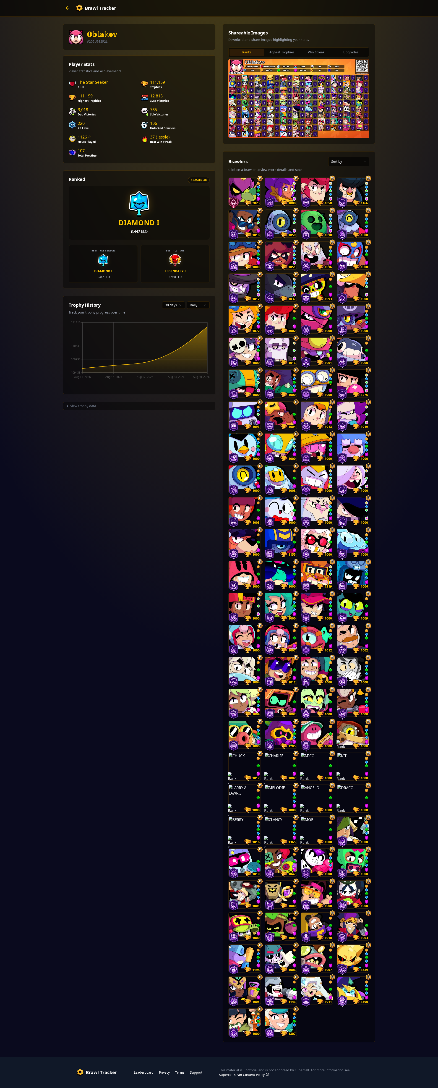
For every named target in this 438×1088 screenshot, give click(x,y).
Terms (180, 1072)
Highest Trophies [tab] (282, 52)
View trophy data (83, 406)
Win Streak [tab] (316, 52)
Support (196, 1072)
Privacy (164, 1072)
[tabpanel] (298, 98)
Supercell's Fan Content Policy (242, 1074)
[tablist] (298, 52)
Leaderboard (144, 1072)
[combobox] (173, 305)
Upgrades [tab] (350, 52)
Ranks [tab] (246, 52)
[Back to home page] (67, 8)
